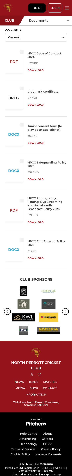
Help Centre (29, 433)
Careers (47, 439)
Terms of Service (23, 449)
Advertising (27, 439)
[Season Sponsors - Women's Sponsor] (23, 291)
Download (36, 70)
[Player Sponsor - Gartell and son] (48, 331)
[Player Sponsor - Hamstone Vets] (23, 305)
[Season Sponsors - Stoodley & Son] (48, 291)
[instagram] (40, 375)
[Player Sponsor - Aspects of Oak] (48, 305)
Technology (29, 444)
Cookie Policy (20, 454)
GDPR (47, 444)
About (47, 433)
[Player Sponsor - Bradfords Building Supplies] (48, 318)
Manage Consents (49, 454)
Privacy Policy (51, 449)
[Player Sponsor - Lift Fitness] (23, 331)
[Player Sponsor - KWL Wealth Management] (23, 318)
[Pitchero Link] (36, 425)
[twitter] (32, 375)
